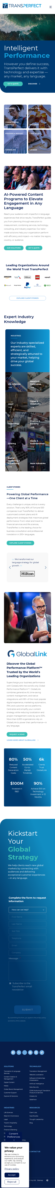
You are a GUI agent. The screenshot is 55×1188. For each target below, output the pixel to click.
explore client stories (28, 298)
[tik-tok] (42, 1052)
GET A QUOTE (13, 84)
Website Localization (37, 1075)
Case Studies (34, 1116)
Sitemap (40, 1180)
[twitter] (19, 1052)
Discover (32, 84)
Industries (9, 1108)
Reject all (11, 1182)
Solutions (9, 1066)
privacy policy (41, 1018)
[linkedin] (36, 1052)
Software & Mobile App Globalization (37, 1079)
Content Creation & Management (10, 1078)
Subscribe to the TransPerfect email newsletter (22, 986)
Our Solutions (14, 248)
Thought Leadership (36, 1119)
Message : (14, 958)
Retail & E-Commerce (11, 1116)
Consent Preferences (13, 1135)
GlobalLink (33, 1096)
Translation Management (38, 1071)
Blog (31, 1123)
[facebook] (13, 1052)
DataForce (33, 1099)
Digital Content (9, 1082)
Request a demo (17, 734)
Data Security (34, 1087)
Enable (48, 1182)
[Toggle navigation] (50, 7)
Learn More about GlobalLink (21, 740)
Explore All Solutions (11, 1096)
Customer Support (10, 1093)
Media (6, 1086)
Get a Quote (34, 248)
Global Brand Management (13, 1089)
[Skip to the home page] (25, 5)
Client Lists (33, 1112)
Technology (35, 1066)
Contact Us (35, 1152)
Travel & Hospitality (10, 1123)
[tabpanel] (27, 27)
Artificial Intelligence (37, 1084)
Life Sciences (8, 1112)
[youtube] (24, 1052)
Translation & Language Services (12, 1072)
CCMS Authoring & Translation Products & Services (40, 1092)
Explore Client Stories (20, 543)
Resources (35, 1108)
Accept (12, 1175)
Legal (6, 1119)
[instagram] (30, 1052)
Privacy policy (12, 1169)
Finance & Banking (10, 1130)
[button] (10, 567)
